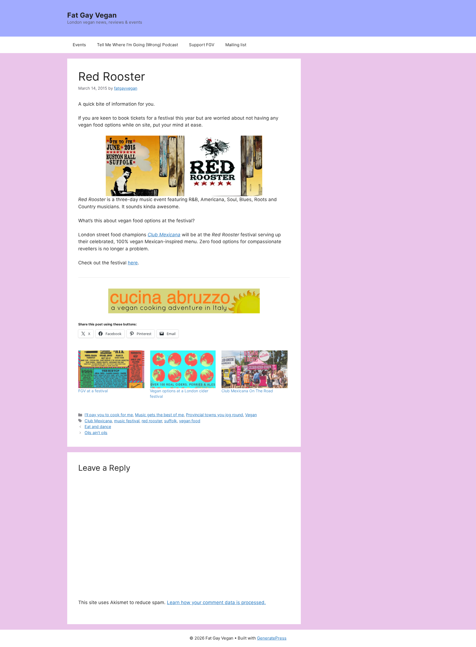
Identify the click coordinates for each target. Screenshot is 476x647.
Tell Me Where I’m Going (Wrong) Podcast (137, 44)
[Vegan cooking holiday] (184, 301)
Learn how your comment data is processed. (216, 602)
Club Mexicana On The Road (247, 390)
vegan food (189, 420)
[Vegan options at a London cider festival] (183, 369)
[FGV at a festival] (111, 369)
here (133, 262)
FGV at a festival (93, 390)
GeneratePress (271, 638)
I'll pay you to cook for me (109, 414)
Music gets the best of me (159, 414)
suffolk (170, 420)
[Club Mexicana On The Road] (254, 369)
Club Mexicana (164, 234)
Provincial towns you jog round (214, 414)
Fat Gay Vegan (92, 15)
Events (79, 44)
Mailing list (235, 44)
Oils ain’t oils (96, 432)
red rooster (152, 420)
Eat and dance (98, 426)
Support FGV (201, 44)
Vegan (251, 414)
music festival (126, 420)
